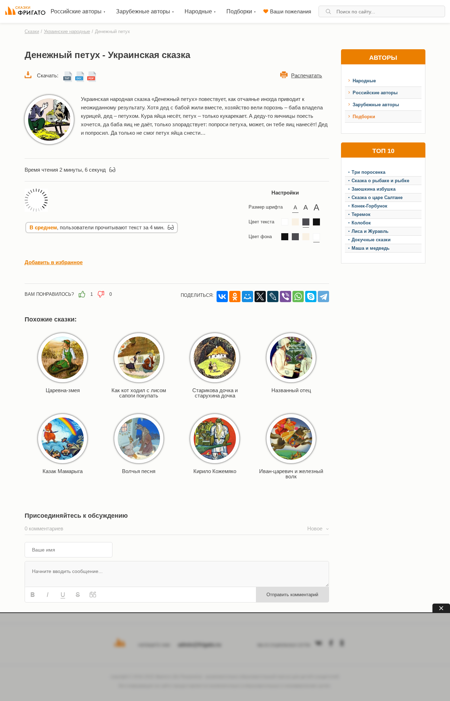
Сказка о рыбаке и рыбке (380, 180)
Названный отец (291, 390)
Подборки (364, 116)
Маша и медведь (371, 248)
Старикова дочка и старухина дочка (215, 393)
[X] (260, 296)
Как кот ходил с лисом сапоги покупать (138, 393)
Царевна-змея (63, 390)
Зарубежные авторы (376, 104)
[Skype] (310, 296)
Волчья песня (138, 471)
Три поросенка (368, 172)
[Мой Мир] (247, 296)
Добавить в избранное (54, 262)
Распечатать (306, 75)
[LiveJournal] (272, 296)
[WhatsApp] (298, 296)
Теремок (361, 214)
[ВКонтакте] (222, 296)
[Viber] (285, 296)
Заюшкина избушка (374, 189)
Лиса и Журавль (370, 231)
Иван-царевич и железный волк (291, 473)
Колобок (361, 222)
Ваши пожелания (290, 11)
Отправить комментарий (292, 594)
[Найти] (328, 11)
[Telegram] (323, 296)
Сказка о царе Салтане (377, 197)
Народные (364, 80)
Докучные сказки (371, 239)
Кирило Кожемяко (214, 471)
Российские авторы (375, 92)
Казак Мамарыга (63, 471)
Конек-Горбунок (369, 206)
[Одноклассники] (234, 296)
